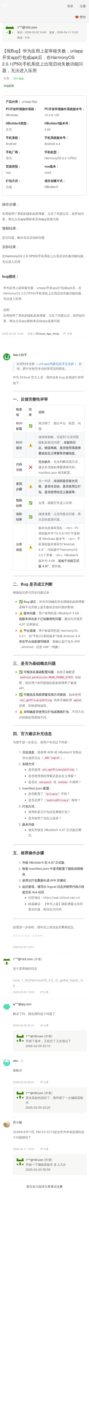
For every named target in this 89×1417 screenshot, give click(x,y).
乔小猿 (17, 1122)
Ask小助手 (20, 355)
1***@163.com (27, 27)
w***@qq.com (22, 1004)
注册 (83, 6)
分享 (69, 333)
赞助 (83, 17)
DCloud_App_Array (47, 333)
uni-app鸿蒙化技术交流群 (56, 364)
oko (15, 1060)
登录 (70, 6)
